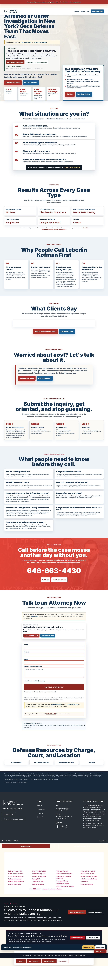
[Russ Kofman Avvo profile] (66, 826)
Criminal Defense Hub (88, 871)
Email (26, 659)
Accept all (21, 961)
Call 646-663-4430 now (15, 62)
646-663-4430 (54, 570)
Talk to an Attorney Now (54, 687)
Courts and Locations (41, 762)
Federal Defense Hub (15, 871)
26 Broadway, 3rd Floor (62, 808)
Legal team (19, 66)
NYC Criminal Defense (88, 874)
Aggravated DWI (37, 881)
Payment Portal (8, 782)
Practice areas (10, 66)
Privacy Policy (27, 955)
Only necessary (34, 961)
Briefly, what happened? (33, 666)
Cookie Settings (80, 955)
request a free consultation (52, 889)
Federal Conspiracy (14, 879)
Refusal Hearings (38, 884)
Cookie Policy (38, 955)
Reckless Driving (62, 881)
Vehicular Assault (62, 871)
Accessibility (49, 955)
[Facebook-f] (57, 826)
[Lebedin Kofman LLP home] (12, 802)
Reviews (77, 11)
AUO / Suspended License (65, 886)
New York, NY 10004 (62, 810)
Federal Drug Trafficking (16, 881)
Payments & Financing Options (19, 782)
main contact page (73, 704)
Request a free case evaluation (37, 62)
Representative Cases (66, 762)
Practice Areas (16, 762)
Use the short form (48, 635)
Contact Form (100, 947)
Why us (83, 11)
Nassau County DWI (39, 876)
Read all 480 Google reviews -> (46, 331)
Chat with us (100, 951)
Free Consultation (75, 2)
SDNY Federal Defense (15, 876)
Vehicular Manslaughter (64, 874)
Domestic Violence (87, 884)
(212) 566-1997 (31, 725)
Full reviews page (67, 331)
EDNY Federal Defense (15, 874)
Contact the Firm (93, 937)
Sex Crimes (84, 881)
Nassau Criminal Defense (89, 876)
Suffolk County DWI (38, 874)
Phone (26, 652)
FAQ (88, 11)
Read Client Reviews (77, 912)
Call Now (70, 94)
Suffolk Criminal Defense (89, 879)
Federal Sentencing (14, 884)
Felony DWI (36, 879)
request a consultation (40, 42)
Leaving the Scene (62, 883)
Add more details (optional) (36, 681)
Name (26, 645)
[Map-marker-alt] (62, 826)
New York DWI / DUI (39, 871)
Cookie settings (49, 961)
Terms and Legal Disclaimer (64, 955)
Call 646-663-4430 (62, 2)
